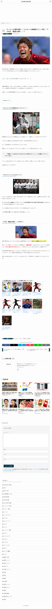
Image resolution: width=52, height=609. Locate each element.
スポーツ (5, 33)
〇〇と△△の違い (8, 505)
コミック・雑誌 (7, 530)
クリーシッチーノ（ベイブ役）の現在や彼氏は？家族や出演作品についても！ (6, 328)
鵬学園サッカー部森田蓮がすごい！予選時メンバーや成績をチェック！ (16, 311)
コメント (6, 432)
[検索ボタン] (50, 1)
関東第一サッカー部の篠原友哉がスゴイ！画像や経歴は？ (6, 311)
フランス (20, 338)
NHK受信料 (6, 496)
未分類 (5, 581)
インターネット (7, 515)
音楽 (5, 599)
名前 (4, 449)
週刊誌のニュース (8, 596)
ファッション (7, 545)
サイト (5, 459)
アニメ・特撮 (7, 509)
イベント (6, 512)
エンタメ (6, 518)
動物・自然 (6, 557)
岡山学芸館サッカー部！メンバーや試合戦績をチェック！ (37, 294)
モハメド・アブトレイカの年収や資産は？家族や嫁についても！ (26, 294)
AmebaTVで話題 (7, 484)
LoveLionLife (26, 1)
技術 (5, 572)
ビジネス (6, 542)
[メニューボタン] (1, 1)
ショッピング (7, 536)
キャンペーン (7, 521)
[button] (6, 345)
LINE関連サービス (8, 493)
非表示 (8, 100)
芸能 (5, 590)
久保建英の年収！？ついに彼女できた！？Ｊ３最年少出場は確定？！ (26, 311)
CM (4, 487)
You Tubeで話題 (7, 502)
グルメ (5, 524)
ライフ (5, 554)
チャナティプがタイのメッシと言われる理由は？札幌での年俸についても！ (16, 294)
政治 (5, 575)
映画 (5, 578)
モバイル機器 (7, 551)
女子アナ (6, 566)
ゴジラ (5, 533)
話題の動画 (6, 593)
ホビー (5, 548)
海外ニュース (9, 33)
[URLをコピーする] (46, 345)
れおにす (8, 364)
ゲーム (5, 527)
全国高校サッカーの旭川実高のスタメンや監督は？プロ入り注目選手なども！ (6, 294)
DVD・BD (6, 490)
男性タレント (7, 587)
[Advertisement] (26, 13)
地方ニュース (7, 563)
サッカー (16, 338)
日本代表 (24, 338)
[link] (18, 369)
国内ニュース (7, 560)
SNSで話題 (6, 499)
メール (5, 454)
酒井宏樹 (28, 338)
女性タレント (7, 569)
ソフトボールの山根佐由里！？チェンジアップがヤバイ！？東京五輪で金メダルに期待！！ (37, 311)
